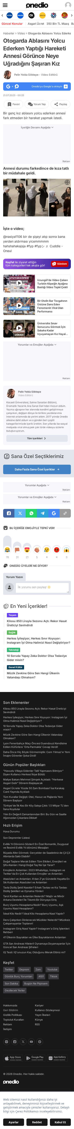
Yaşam (12, 615)
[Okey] (31, 15)
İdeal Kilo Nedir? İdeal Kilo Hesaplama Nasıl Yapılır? (34, 913)
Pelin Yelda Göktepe (36, 74)
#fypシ (40, 246)
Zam (38, 969)
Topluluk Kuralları (13, 1019)
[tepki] (7, 550)
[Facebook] (14, 1041)
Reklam (7, 1024)
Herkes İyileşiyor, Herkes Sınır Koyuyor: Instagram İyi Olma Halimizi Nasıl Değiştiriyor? (38, 640)
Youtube (52, 969)
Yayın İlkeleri (42, 1014)
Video (21, 33)
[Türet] (64, 15)
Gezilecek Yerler (15, 990)
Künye (39, 1019)
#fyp (30, 246)
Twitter (9, 969)
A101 (41, 976)
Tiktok (53, 976)
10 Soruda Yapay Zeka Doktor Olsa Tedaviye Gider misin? (37, 658)
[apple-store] (14, 1058)
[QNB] (53, 15)
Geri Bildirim (10, 1010)
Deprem (24, 969)
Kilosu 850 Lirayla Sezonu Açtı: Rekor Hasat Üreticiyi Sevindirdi (37, 623)
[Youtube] (31, 1041)
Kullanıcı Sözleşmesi (47, 1010)
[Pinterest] (39, 1041)
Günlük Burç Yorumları (18, 976)
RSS (37, 1024)
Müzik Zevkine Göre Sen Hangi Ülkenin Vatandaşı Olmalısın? (33, 675)
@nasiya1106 (12, 237)
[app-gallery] (58, 1058)
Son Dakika (11, 983)
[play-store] (36, 1058)
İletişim (7, 1029)
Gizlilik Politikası (12, 1014)
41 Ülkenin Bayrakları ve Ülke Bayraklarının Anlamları (34, 937)
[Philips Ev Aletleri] (20, 15)
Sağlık (12, 632)
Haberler (8, 33)
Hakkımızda (10, 1005)
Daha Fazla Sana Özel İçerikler (35, 469)
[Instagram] (6, 1041)
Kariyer (39, 1005)
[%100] (42, 15)
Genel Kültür (15, 667)
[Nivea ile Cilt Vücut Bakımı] (9, 15)
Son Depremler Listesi (16, 837)
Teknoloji (13, 649)
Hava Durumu (11, 831)
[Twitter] (23, 1041)
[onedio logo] (34, 1081)
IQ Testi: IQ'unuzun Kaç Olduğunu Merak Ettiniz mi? (34, 952)
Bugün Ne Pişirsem (36, 983)
